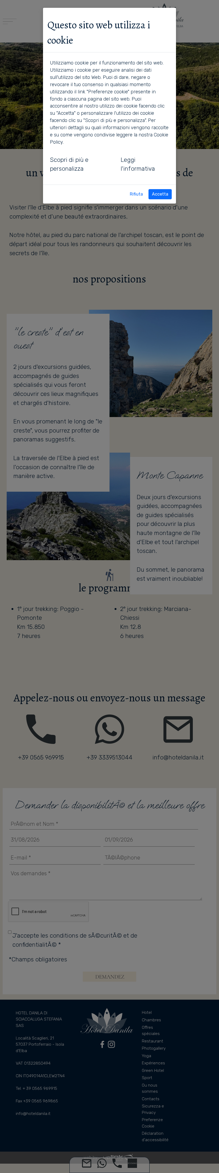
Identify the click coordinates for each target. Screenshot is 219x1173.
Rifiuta (136, 194)
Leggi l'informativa (138, 164)
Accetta (160, 194)
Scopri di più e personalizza (69, 164)
